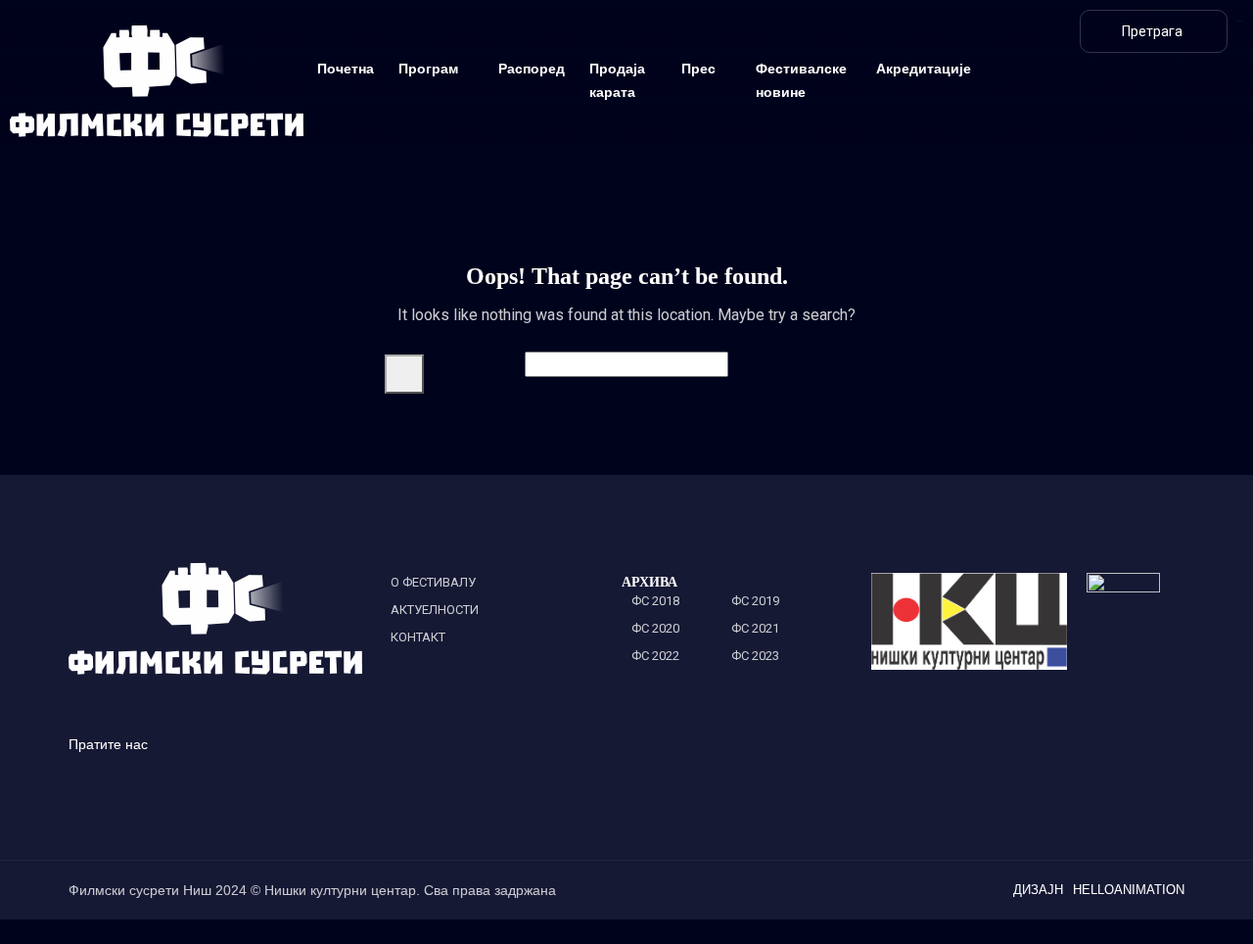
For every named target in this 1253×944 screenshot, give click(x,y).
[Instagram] (1141, 77)
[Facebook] (1195, 77)
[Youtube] (1167, 126)
